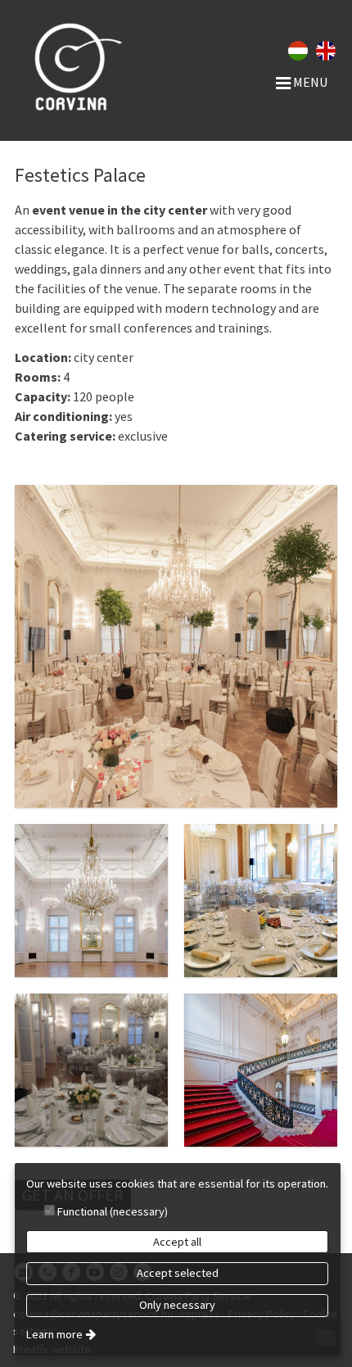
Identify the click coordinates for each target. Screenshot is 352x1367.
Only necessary (177, 1304)
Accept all (177, 1241)
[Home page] (72, 65)
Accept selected (178, 1272)
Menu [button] (309, 82)
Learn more (54, 1334)
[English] (325, 49)
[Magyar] (297, 49)
